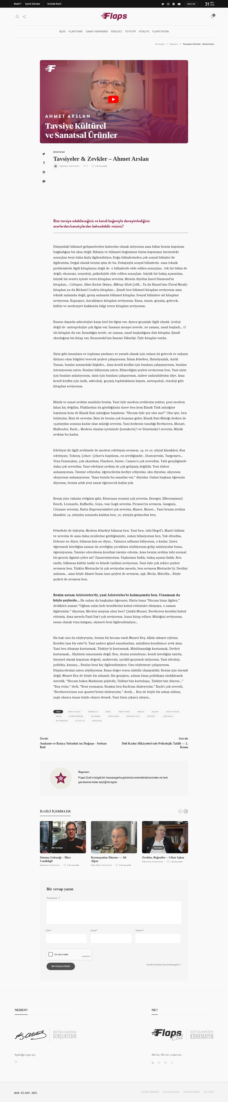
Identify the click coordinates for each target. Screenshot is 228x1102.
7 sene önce (106, 865)
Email (94, 930)
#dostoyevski (172, 711)
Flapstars (76, 31)
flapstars (64, 166)
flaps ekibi (95, 865)
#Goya (58, 716)
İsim (48, 930)
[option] (62, 843)
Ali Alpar (106, 847)
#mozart (151, 716)
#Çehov (155, 711)
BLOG (62, 31)
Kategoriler (171, 1092)
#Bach (108, 711)
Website (139, 930)
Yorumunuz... (53, 898)
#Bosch (140, 711)
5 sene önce (74, 166)
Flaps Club (146, 861)
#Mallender (113, 716)
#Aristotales (74, 711)
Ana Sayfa (160, 44)
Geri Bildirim (191, 1092)
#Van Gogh (97, 720)
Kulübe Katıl (54, 4)
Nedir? (17, 4)
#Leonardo (96, 716)
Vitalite (144, 31)
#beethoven (124, 711)
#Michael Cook (133, 716)
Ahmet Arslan (59, 151)
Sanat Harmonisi (97, 31)
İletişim (209, 1092)
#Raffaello (168, 716)
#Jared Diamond (76, 716)
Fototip (130, 31)
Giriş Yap (191, 4)
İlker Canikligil (57, 847)
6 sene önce (157, 861)
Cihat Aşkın (158, 847)
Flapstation (160, 31)
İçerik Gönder (32, 4)
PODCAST (116, 31)
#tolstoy (80, 720)
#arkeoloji (93, 711)
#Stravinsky (62, 720)
